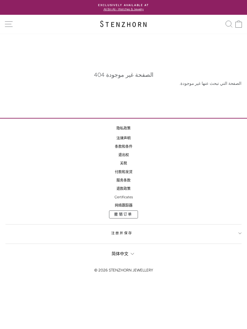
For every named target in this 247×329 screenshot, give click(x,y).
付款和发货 (124, 172)
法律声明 (123, 138)
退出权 (123, 155)
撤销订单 (123, 214)
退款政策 (123, 189)
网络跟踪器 (124, 205)
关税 (123, 163)
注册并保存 (122, 233)
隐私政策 (123, 128)
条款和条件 (124, 147)
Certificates (123, 197)
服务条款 (123, 180)
